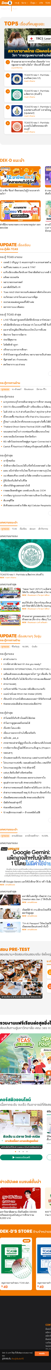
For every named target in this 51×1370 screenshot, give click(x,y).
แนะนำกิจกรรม (16, 68)
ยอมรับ (42, 1354)
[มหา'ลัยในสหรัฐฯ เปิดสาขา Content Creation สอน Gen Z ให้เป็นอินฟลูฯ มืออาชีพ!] (10, 900)
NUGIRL (25, 646)
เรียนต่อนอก (29, 389)
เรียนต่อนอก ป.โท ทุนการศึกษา (38, 595)
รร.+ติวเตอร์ (16, 389)
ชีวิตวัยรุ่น (16, 646)
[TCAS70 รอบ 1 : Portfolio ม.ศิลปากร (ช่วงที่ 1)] (17, 95)
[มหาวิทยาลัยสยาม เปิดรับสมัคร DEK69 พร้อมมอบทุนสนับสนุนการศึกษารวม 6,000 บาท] (20, 1198)
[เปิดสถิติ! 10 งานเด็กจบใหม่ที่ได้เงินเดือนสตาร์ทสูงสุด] (10, 913)
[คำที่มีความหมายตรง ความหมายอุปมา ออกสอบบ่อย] (20, 211)
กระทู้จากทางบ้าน (10, 640)
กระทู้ (17, 2)
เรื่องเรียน (23, 529)
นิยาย (24, 2)
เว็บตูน (33, 2)
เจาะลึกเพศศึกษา (32, 836)
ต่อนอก (33, 529)
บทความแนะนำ (8, 829)
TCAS (47, 2)
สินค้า (15, 8)
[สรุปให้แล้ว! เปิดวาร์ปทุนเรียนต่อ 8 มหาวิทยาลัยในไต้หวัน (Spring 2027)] (10, 606)
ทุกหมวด (5, 389)
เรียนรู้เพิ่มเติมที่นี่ (17, 1358)
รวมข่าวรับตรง (29, 81)
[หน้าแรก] (6, 3)
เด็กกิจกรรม (43, 529)
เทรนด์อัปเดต (17, 836)
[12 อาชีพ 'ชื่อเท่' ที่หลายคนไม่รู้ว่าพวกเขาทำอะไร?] (20, 176)
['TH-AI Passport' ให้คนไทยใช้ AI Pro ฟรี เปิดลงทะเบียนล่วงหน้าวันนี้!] (10, 927)
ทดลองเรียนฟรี (22, 1157)
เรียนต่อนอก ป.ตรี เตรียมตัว (37, 622)
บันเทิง (34, 646)
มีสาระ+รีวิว (41, 389)
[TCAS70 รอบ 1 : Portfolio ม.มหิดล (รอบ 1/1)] (17, 79)
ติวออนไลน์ (5, 8)
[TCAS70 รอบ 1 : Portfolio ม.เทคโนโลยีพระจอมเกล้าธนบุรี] (17, 126)
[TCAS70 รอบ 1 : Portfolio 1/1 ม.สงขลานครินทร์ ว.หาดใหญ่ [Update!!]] (17, 111)
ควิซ (41, 2)
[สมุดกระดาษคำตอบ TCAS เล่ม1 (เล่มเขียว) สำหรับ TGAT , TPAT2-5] (16, 1259)
